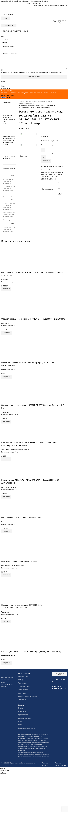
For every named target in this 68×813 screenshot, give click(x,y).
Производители (23, 714)
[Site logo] (17, 9)
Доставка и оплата (24, 718)
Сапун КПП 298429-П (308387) (9, 157)
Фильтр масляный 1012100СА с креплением (21, 518)
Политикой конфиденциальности (51, 72)
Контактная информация (26, 728)
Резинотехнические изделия (27, 696)
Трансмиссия (22, 683)
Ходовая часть (23, 690)
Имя (2, 36)
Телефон (4, 42)
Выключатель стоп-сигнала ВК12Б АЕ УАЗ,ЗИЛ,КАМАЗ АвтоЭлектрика (9, 139)
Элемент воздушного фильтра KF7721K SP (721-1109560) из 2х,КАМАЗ (33, 319)
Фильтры (21, 680)
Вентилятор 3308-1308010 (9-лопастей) (19, 561)
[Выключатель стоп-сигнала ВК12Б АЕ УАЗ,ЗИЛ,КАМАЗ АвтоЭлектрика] (9, 130)
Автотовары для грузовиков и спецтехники (8, 181)
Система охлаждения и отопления (12, 565)
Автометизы (22, 693)
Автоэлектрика (23, 676)
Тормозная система (24, 686)
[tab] (44, 170)
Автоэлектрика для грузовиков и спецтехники (9, 188)
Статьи (20, 724)
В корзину (46, 161)
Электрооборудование (25, 103)
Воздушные (5, 323)
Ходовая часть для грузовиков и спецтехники (9, 229)
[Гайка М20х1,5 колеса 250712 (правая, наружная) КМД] (9, 110)
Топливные (5, 412)
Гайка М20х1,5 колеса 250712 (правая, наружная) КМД (9, 118)
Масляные (4, 279)
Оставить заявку (34, 76)
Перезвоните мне (9, 25)
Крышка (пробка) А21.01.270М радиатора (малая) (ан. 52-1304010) (31, 651)
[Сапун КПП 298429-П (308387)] (9, 151)
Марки (20, 721)
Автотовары (22, 700)
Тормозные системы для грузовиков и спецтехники (9, 214)
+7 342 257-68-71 (59, 21)
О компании (22, 711)
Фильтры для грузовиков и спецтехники (7, 222)
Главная (21, 101)
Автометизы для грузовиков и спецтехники (8, 174)
